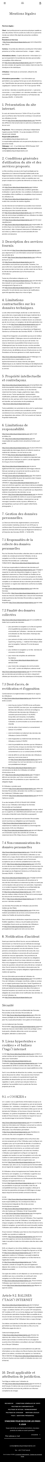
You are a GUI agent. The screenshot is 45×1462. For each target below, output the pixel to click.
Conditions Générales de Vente (28, 1403)
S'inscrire (34, 1434)
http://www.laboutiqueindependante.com (16, 42)
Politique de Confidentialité (23, 1406)
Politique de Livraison (14, 1412)
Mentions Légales (32, 1412)
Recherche (9, 1403)
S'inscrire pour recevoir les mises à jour (22, 1423)
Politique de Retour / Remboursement (22, 1409)
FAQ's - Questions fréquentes (22, 1415)
